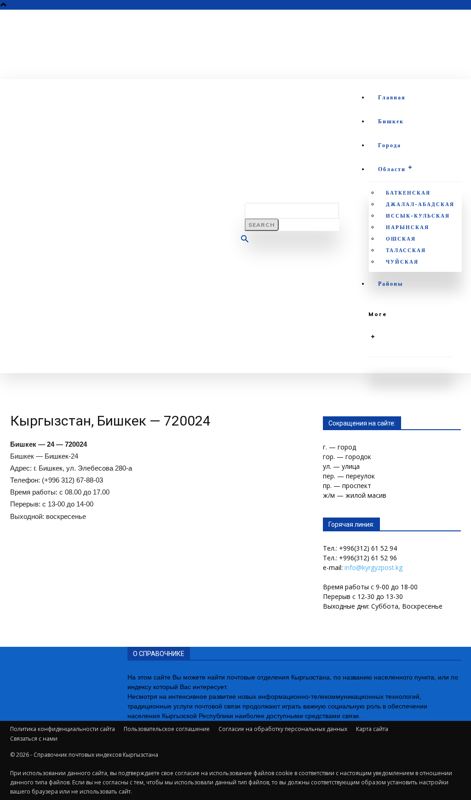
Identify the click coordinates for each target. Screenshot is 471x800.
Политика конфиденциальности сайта (62, 729)
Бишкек (391, 121)
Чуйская (402, 262)
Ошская (401, 239)
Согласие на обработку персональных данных (282, 729)
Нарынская (407, 227)
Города (389, 145)
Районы (390, 283)
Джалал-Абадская (420, 204)
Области (392, 169)
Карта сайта (372, 729)
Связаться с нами (33, 738)
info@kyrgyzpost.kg (373, 567)
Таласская (406, 250)
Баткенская (408, 193)
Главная (392, 97)
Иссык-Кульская (418, 216)
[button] (245, 240)
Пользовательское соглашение (167, 729)
